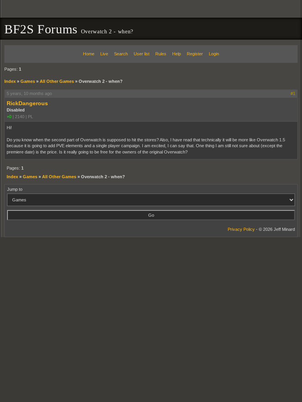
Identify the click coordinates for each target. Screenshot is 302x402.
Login (214, 53)
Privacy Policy (241, 229)
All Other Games (57, 81)
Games (27, 81)
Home (88, 53)
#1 (293, 93)
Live (104, 53)
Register (195, 53)
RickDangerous (27, 103)
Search (121, 53)
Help (176, 53)
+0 (9, 116)
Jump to (14, 189)
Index (10, 81)
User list (141, 53)
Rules (160, 53)
